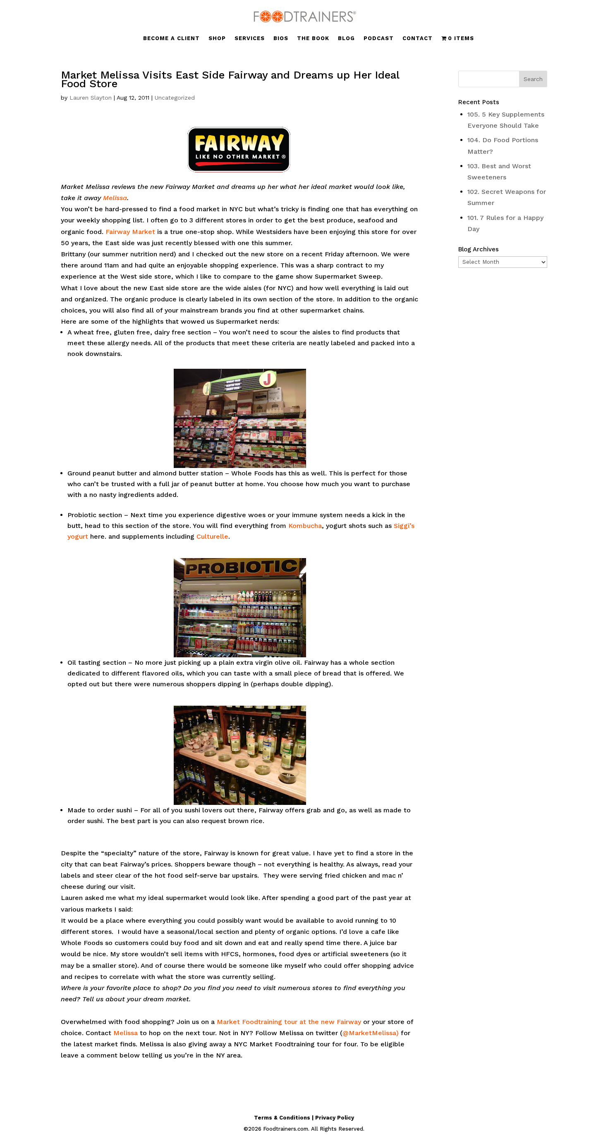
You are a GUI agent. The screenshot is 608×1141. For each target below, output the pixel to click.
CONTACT (417, 38)
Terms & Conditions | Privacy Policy (304, 1118)
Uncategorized (175, 97)
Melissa (115, 198)
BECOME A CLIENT (171, 38)
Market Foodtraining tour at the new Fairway (289, 1022)
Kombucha (305, 526)
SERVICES (250, 38)
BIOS (280, 38)
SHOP (217, 38)
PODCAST (379, 38)
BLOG (346, 38)
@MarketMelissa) (370, 1033)
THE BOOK (313, 38)
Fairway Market (130, 232)
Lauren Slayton (90, 97)
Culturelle (212, 536)
